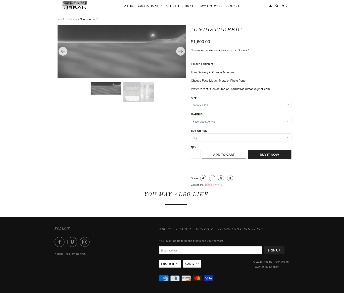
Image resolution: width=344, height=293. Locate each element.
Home (58, 19)
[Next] (180, 51)
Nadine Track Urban (276, 261)
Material (197, 114)
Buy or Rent (200, 130)
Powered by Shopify (266, 266)
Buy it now (269, 154)
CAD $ (189, 263)
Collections (149, 5)
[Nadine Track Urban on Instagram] (86, 242)
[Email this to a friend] (229, 178)
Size (194, 98)
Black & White (213, 184)
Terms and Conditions (240, 229)
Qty (193, 147)
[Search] (277, 6)
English (167, 263)
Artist (129, 5)
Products (71, 19)
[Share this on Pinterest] (220, 178)
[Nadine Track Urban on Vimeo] (73, 242)
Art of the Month (181, 5)
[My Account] (271, 6)
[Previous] (63, 51)
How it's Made (211, 5)
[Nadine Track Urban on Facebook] (60, 242)
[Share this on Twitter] (202, 178)
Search (183, 229)
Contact (232, 5)
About (165, 229)
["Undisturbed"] (122, 51)
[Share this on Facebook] (211, 178)
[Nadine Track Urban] (75, 5)
